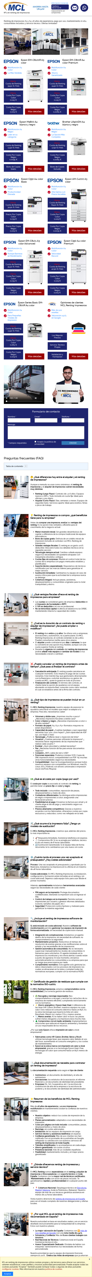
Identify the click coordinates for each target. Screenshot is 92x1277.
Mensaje (11, 424)
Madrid (38, 1190)
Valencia (46, 1190)
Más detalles (34, 111)
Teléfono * (66, 417)
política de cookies (53, 1269)
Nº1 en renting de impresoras (17, 13)
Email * (38, 417)
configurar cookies (10, 1269)
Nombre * (12, 417)
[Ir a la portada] (16, 10)
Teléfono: (56, 7)
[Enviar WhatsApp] (84, 8)
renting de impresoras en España (70, 1199)
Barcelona (81, 1188)
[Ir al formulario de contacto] (74, 8)
